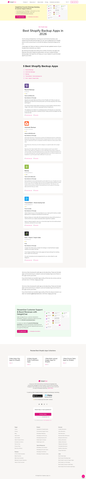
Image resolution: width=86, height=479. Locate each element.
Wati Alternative (61, 433)
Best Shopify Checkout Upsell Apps (65, 464)
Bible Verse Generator (19, 458)
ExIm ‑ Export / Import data (31, 78)
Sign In (67, 2)
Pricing (46, 2)
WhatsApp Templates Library (42, 453)
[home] (12, 2)
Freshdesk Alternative (62, 446)
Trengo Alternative (62, 450)
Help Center (40, 2)
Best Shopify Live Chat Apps (64, 462)
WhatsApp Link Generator (42, 447)
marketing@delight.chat (47, 420)
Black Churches (18, 456)
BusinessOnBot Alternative (63, 435)
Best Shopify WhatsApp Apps (64, 458)
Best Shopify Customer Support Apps (66, 460)
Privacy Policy (17, 446)
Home (16, 429)
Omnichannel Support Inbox (42, 431)
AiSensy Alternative (62, 439)
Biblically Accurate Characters (21, 460)
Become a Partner (18, 448)
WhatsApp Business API (42, 437)
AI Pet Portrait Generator (20, 453)
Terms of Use (17, 444)
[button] (25, 2)
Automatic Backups (30, 71)
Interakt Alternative (62, 429)
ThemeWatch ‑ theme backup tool (33, 76)
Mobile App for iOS (40, 442)
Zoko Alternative (61, 431)
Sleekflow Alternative (62, 448)
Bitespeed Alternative (62, 437)
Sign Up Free (74, 2)
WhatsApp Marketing (41, 433)
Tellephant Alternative (62, 444)
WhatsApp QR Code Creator (42, 449)
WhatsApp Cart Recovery (42, 435)
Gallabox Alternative (62, 442)
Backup (27, 74)
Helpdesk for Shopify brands (42, 429)
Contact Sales (43, 414)
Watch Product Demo (19, 439)
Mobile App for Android (41, 439)
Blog (16, 433)
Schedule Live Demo (54, 2)
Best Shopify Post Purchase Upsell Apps (66, 466)
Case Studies (17, 437)
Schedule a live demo (33, 16)
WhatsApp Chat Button (41, 451)
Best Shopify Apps (43, 26)
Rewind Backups (29, 69)
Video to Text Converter (19, 462)
